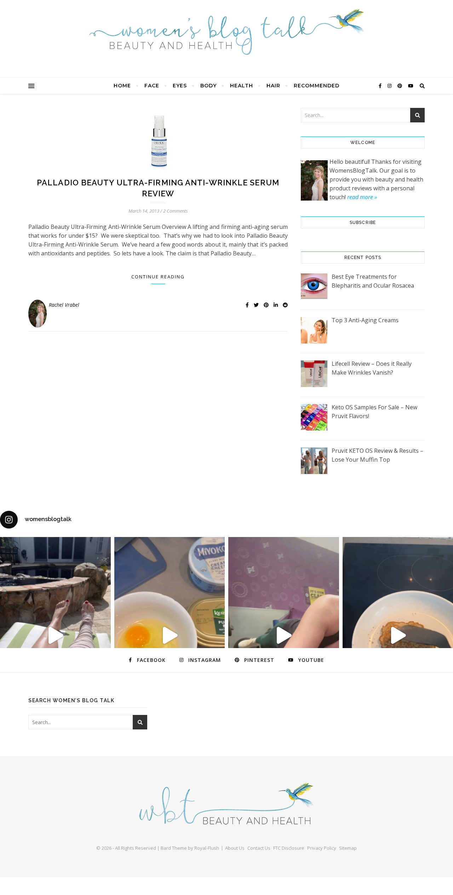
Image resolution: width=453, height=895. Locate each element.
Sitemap (348, 848)
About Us (235, 848)
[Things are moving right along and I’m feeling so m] (283, 635)
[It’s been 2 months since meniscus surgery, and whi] (55, 635)
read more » (362, 197)
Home (122, 85)
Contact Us (258, 848)
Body (208, 85)
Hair (273, 85)
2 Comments (175, 211)
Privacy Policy (321, 848)
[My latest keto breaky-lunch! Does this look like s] (169, 635)
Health (241, 85)
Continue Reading (158, 276)
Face (151, 85)
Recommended (316, 85)
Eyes (180, 85)
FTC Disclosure (288, 848)
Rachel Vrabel (64, 304)
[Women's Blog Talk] (226, 32)
